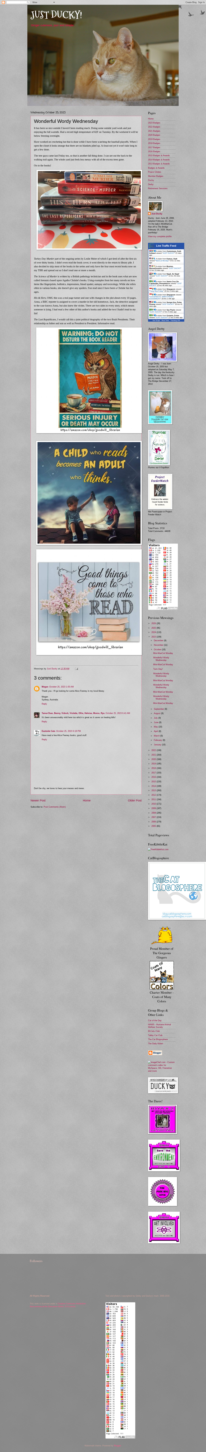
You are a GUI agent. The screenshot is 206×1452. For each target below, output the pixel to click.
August (157, 713)
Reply (44, 704)
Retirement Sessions (158, 188)
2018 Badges (154, 143)
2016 (154, 777)
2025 (154, 628)
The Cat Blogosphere (158, 1039)
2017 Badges (154, 147)
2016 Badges (154, 151)
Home (87, 800)
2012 (154, 795)
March (157, 736)
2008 (154, 813)
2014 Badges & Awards (159, 159)
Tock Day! (158, 669)
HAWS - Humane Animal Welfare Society (159, 1025)
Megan (45, 687)
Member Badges (155, 176)
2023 (154, 637)
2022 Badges (154, 127)
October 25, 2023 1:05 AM (61, 687)
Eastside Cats (48, 731)
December (159, 640)
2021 (154, 755)
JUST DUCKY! (56, 15)
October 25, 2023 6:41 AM (118, 713)
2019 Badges (154, 139)
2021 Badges (154, 131)
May (156, 727)
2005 (154, 826)
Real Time (165, 320)
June (156, 722)
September (159, 709)
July (156, 718)
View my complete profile (160, 236)
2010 (154, 804)
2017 (154, 772)
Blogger (117, 1445)
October (158, 649)
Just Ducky (156, 213)
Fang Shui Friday (156, 291)
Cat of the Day (155, 1020)
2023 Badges (154, 123)
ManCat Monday (162, 261)
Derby (151, 184)
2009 (154, 808)
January (158, 744)
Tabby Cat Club (155, 1035)
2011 (154, 799)
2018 (154, 768)
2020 (154, 759)
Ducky (151, 180)
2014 (154, 786)
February (158, 740)
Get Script (156, 320)
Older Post (135, 800)
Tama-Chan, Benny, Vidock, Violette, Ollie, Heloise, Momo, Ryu (73, 713)
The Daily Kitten (155, 1043)
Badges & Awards (156, 168)
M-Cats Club (154, 1031)
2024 (154, 632)
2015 (154, 781)
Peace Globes (154, 172)
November (159, 645)
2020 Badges (154, 135)
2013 (154, 790)
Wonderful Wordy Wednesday (161, 658)
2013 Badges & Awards (159, 164)
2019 (154, 763)
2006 (154, 821)
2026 (154, 623)
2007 (154, 817)
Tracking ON (175, 320)
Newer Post (38, 800)
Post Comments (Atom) (55, 807)
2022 (154, 750)
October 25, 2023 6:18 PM (68, 731)
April (156, 731)
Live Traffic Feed (166, 245)
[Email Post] (76, 668)
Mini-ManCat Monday (163, 653)
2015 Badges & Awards (159, 155)
